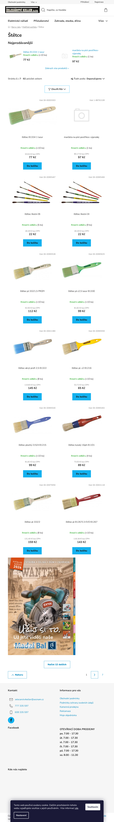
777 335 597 (22, 705)
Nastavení (21, 815)
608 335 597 (22, 712)
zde (76, 808)
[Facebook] (11, 720)
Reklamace (65, 711)
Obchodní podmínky (16, 2)
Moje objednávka (68, 715)
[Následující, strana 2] (94, 674)
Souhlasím (92, 807)
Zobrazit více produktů (56, 68)
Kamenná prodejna (69, 706)
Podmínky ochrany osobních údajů (76, 702)
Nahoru (19, 674)
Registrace (99, 2)
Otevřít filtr (57, 89)
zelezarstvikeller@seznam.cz (29, 699)
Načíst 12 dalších (57, 664)
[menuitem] (18, 21)
